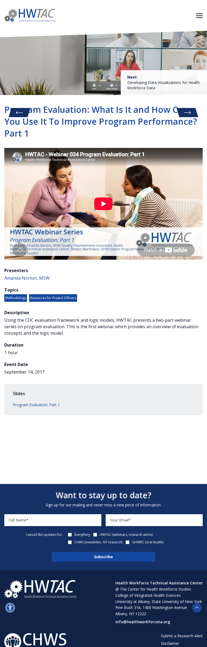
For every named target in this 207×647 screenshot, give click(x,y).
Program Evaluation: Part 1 (36, 404)
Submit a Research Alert (182, 635)
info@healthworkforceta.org (142, 621)
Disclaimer (170, 643)
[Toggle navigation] (199, 15)
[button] (10, 607)
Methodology (15, 298)
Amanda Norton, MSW (27, 278)
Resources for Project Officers (53, 298)
